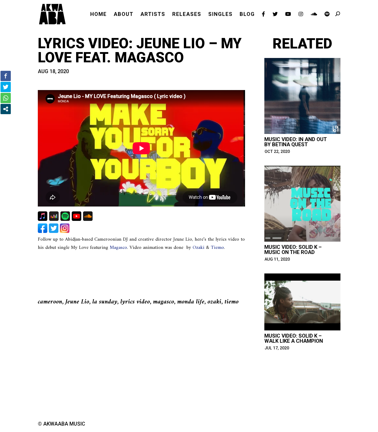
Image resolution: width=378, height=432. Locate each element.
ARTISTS (152, 14)
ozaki (214, 302)
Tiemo (217, 247)
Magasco (118, 247)
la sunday (104, 302)
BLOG (247, 14)
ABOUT (123, 14)
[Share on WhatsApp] (6, 98)
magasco (163, 302)
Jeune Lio (77, 302)
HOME (98, 14)
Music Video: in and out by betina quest (295, 142)
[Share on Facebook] (6, 76)
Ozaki (198, 247)
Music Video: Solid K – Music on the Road (293, 249)
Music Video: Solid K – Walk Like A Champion (293, 338)
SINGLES (220, 14)
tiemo (231, 302)
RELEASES (186, 14)
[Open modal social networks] (6, 109)
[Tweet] (6, 87)
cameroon (50, 302)
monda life (190, 302)
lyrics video (135, 302)
